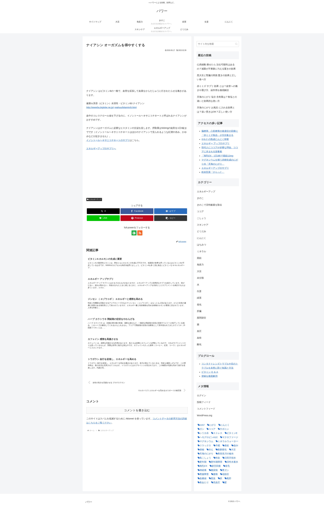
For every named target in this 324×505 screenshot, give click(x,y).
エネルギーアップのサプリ (215, 168)
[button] (170, 218)
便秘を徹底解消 (209, 376)
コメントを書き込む (137, 410)
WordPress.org (204, 415)
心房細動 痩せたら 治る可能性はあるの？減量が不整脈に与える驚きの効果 (216, 66)
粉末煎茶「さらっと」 (212, 172)
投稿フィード (204, 402)
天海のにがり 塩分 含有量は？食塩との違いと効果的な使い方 (217, 99)
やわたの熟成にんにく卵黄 (215, 139)
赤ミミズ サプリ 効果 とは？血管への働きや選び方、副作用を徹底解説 (217, 88)
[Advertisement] (137, 71)
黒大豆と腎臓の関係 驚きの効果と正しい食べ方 (216, 77)
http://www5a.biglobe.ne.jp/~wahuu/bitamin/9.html (111, 107)
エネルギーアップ (95, 199)
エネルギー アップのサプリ (215, 143)
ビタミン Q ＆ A (209, 372)
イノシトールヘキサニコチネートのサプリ (108, 140)
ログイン (201, 395)
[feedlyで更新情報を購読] (134, 232)
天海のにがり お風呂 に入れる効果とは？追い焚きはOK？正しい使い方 (216, 109)
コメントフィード (206, 408)
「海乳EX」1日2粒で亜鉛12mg (217, 156)
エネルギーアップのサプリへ (101, 148)
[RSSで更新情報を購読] (139, 232)
